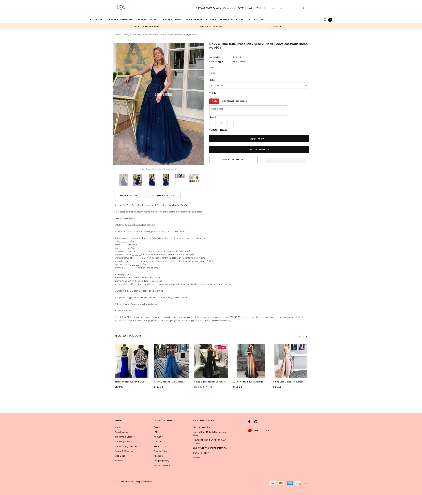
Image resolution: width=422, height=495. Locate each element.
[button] (285, 159)
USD (268, 430)
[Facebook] (249, 422)
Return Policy (150, 304)
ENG (256, 430)
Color (212, 80)
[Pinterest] (255, 422)
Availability (214, 57)
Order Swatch (259, 149)
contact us (163, 231)
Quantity (214, 117)
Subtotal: (213, 129)
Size (211, 67)
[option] (147, 26)
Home (118, 34)
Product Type (216, 61)
